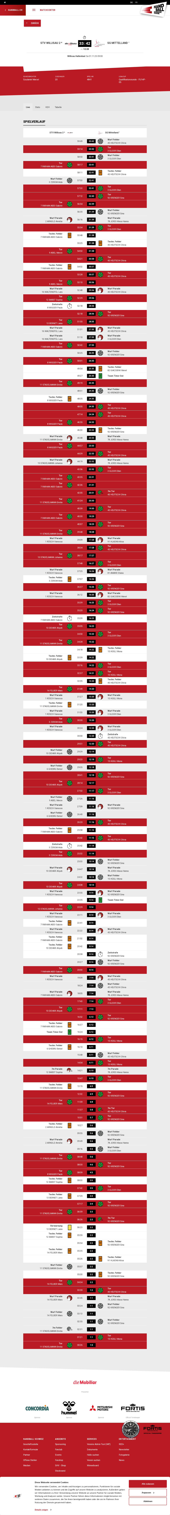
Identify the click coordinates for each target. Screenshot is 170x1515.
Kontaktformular (30, 1449)
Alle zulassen (148, 1484)
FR (136, 2)
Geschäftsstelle (30, 1444)
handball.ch (14, 10)
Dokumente (92, 1449)
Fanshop (59, 1460)
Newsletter (124, 1449)
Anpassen (146, 1492)
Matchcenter (47, 10)
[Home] (4, 2)
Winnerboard (93, 1465)
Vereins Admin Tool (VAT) (98, 1444)
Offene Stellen (30, 1460)
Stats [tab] (37, 107)
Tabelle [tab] (58, 107)
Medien (26, 1465)
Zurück (33, 23)
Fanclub (58, 1449)
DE (131, 2)
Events (58, 1455)
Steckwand (60, 1471)
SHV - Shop (60, 1465)
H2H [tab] (47, 107)
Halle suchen (93, 1455)
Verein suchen (93, 1460)
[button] (34, 10)
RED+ (121, 1444)
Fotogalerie (124, 1455)
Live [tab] (28, 107)
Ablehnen (147, 1501)
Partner (26, 1455)
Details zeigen (41, 1510)
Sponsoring (60, 1444)
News (121, 1460)
